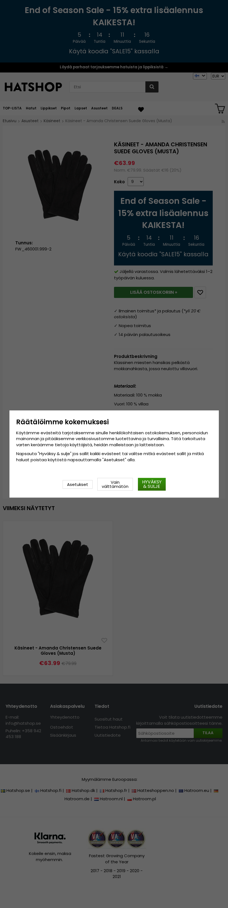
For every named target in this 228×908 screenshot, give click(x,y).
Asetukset (77, 484)
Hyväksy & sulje (152, 484)
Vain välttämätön (115, 484)
